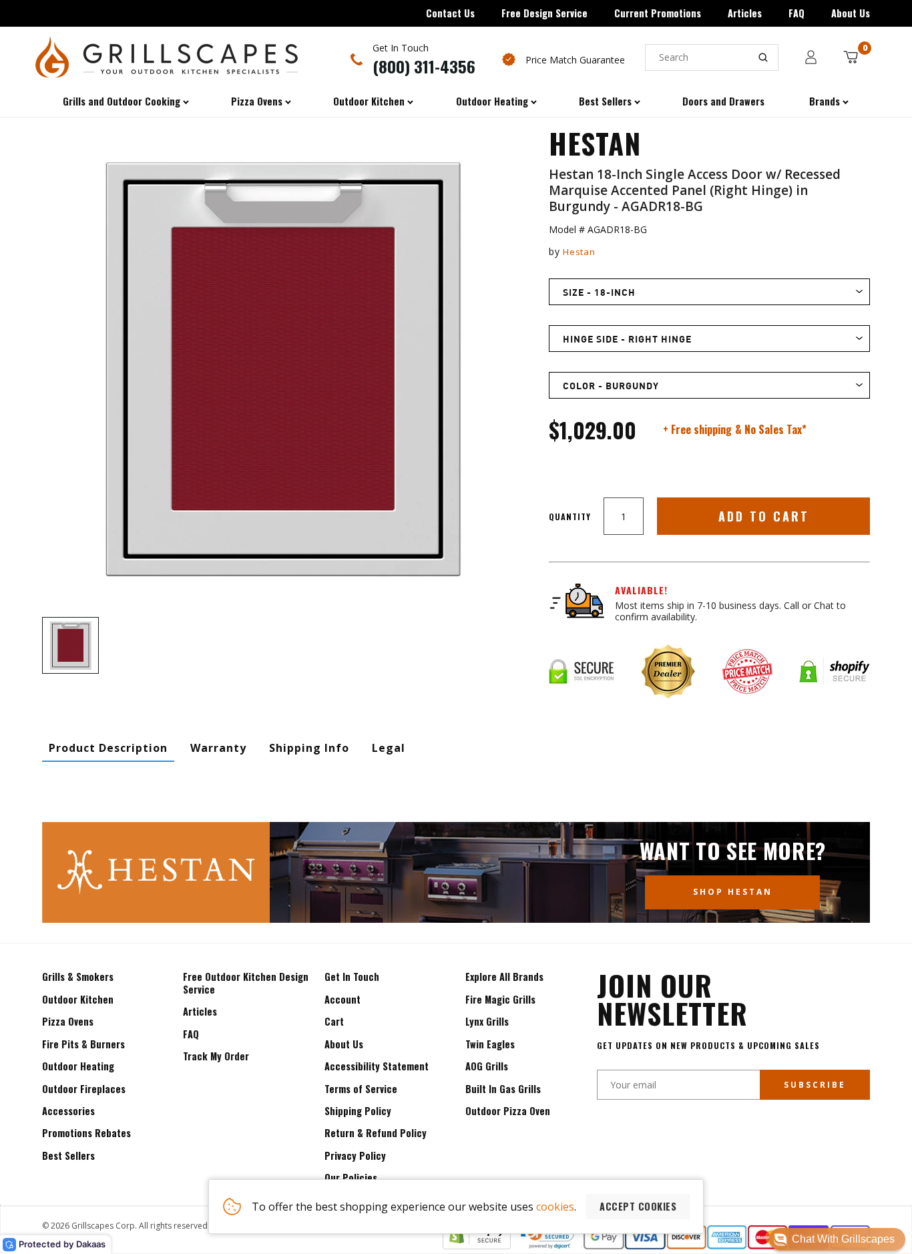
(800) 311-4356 (424, 66)
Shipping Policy (357, 1111)
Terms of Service (360, 1089)
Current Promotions (657, 13)
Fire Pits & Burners (83, 1044)
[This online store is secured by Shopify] (477, 1245)
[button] (837, 1239)
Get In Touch (351, 977)
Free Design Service (544, 13)
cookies (555, 1206)
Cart (334, 1021)
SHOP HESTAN (732, 891)
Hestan (579, 252)
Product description (108, 748)
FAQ (796, 13)
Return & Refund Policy (375, 1133)
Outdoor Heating (78, 1066)
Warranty (218, 748)
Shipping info (309, 748)
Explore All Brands (504, 977)
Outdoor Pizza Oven (507, 1111)
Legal (388, 748)
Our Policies (350, 1178)
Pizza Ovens (67, 1021)
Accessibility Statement (376, 1066)
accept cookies (638, 1206)
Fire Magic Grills (500, 999)
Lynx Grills (487, 1021)
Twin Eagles (490, 1044)
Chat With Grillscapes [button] (843, 1239)
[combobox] (711, 57)
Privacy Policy (355, 1155)
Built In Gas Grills (503, 1089)
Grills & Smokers (77, 977)
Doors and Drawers (723, 101)
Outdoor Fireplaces (84, 1089)
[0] (850, 57)
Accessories (68, 1111)
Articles (745, 13)
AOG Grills (486, 1066)
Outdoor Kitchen (77, 999)
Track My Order (216, 1056)
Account (342, 999)
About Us (850, 13)
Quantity (570, 516)
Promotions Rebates (86, 1133)
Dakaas (90, 1244)
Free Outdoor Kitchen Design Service (245, 983)
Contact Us (450, 13)
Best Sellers (68, 1155)
